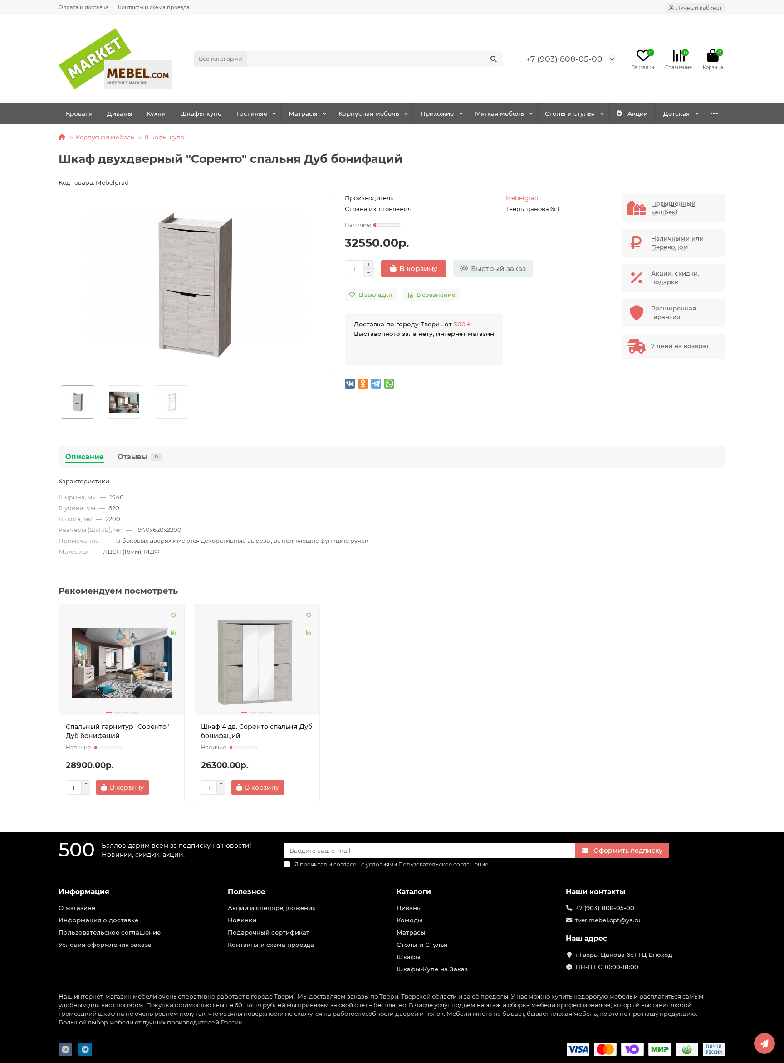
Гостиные (252, 113)
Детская (676, 113)
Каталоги (414, 891)
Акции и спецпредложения (272, 907)
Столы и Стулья (422, 944)
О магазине (77, 907)
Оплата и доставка (84, 7)
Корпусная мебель (368, 113)
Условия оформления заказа (105, 944)
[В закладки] (173, 615)
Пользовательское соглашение (110, 932)
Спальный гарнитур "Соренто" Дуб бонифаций (117, 731)
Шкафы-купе (200, 113)
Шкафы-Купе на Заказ (432, 969)
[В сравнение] (173, 632)
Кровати (79, 113)
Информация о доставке (98, 920)
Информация (84, 891)
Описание (84, 457)
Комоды (410, 920)
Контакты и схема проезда (154, 7)
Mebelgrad (522, 198)
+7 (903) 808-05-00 (564, 59)
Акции (637, 113)
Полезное (246, 891)
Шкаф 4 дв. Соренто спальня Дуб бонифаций (256, 731)
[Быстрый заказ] (165, 787)
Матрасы (303, 113)
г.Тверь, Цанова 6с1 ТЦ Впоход (623, 954)
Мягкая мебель (499, 113)
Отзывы (138, 457)
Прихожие (437, 113)
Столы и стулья (570, 113)
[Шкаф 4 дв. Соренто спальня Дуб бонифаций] (257, 663)
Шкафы (409, 956)
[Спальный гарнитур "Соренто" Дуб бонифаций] (121, 663)
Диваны (119, 113)
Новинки (242, 920)
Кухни (156, 113)
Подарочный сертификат (268, 932)
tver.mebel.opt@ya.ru (608, 920)
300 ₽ (462, 324)
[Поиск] (494, 59)
